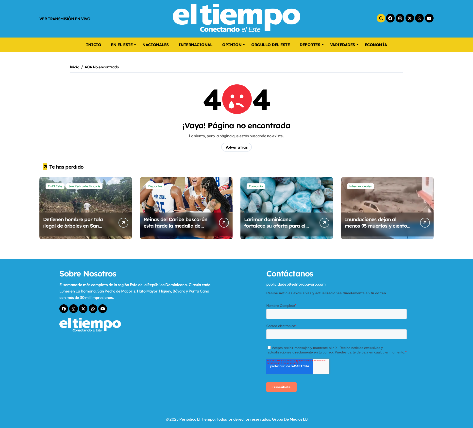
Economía (256, 186)
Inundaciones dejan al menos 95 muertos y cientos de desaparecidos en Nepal (377, 225)
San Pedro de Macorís (84, 186)
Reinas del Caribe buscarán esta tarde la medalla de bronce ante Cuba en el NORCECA (175, 229)
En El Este (55, 186)
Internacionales (360, 186)
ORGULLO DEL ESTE (270, 44)
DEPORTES (310, 44)
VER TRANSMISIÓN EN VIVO (64, 18)
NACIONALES (155, 44)
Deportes (155, 186)
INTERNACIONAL (196, 44)
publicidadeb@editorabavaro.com (296, 284)
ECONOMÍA (376, 44)
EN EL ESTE (122, 44)
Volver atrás (236, 147)
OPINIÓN (231, 44)
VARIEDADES (342, 44)
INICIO (93, 44)
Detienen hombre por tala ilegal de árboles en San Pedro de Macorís (73, 225)
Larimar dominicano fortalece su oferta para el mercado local (274, 225)
